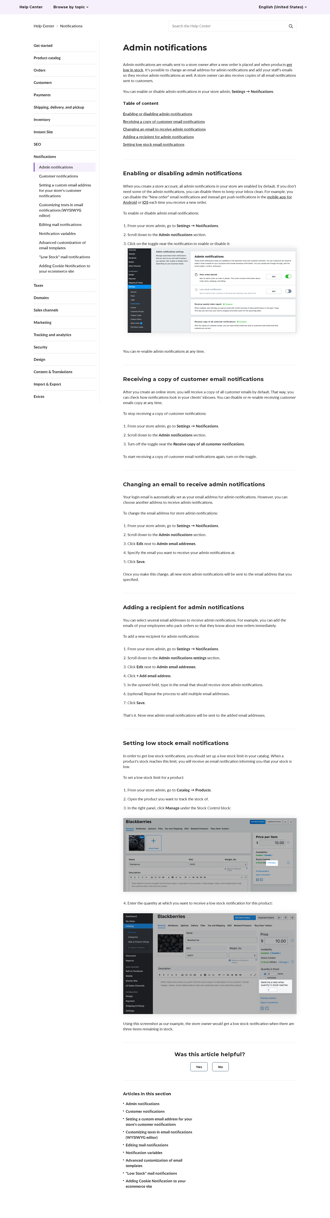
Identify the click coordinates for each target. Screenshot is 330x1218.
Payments (42, 95)
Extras (39, 396)
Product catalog (47, 58)
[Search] (291, 26)
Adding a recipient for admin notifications (158, 137)
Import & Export (47, 384)
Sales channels (46, 310)
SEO (37, 144)
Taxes (38, 285)
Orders (39, 70)
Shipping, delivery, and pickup (59, 107)
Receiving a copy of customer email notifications (164, 121)
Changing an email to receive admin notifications (164, 129)
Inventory (42, 119)
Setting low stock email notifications (153, 144)
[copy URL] (246, 174)
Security (40, 347)
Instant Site (43, 132)
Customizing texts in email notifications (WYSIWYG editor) (61, 210)
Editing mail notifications (60, 224)
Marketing (42, 322)
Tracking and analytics (52, 335)
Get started (43, 45)
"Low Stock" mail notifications (64, 257)
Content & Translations (53, 372)
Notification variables (57, 233)
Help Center (44, 26)
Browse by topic (69, 7)
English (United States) (281, 7)
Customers (43, 82)
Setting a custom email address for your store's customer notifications (65, 190)
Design (39, 359)
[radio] (199, 1066)
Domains (41, 298)
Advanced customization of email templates (62, 245)
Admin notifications (56, 167)
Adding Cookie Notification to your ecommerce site (64, 268)
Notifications (71, 26)
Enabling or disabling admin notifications (157, 114)
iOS (145, 202)
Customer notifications (58, 176)
